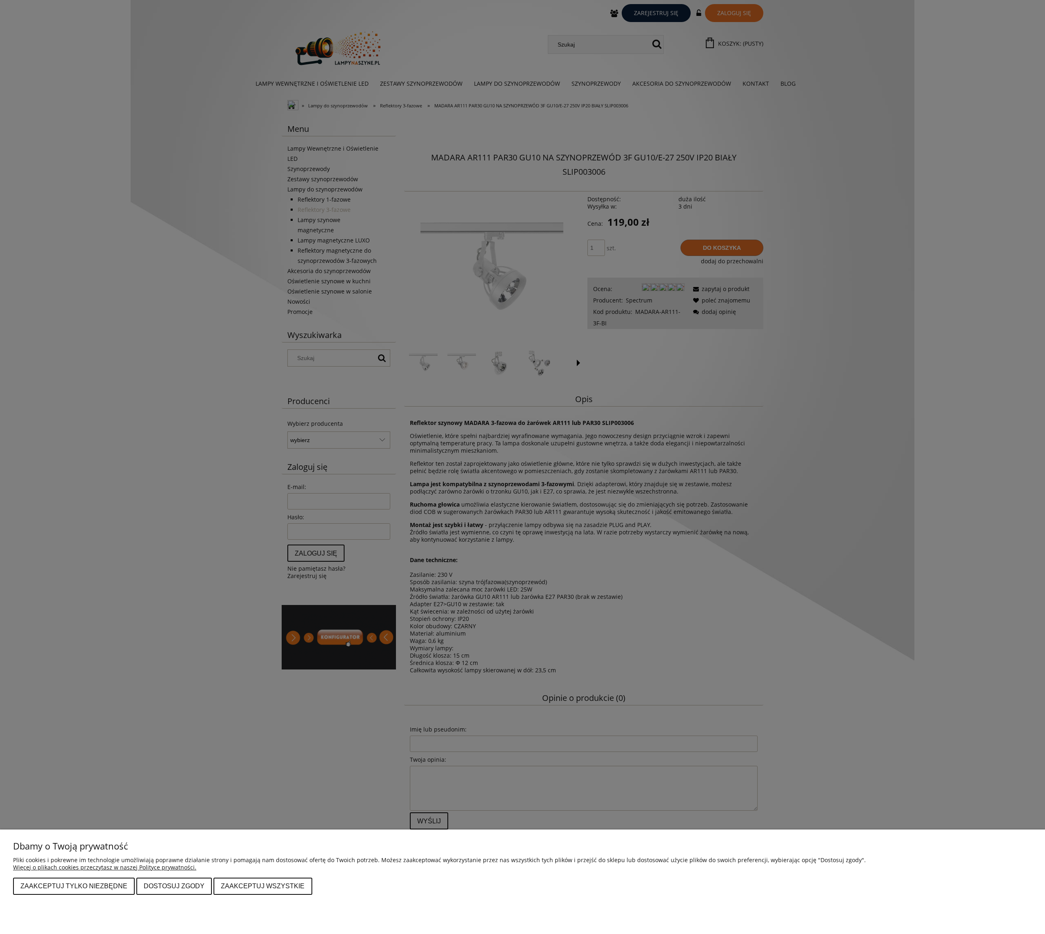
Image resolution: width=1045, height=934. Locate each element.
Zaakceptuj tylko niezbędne (73, 886)
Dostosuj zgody (174, 886)
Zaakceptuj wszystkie (263, 886)
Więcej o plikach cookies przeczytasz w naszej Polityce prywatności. (104, 867)
